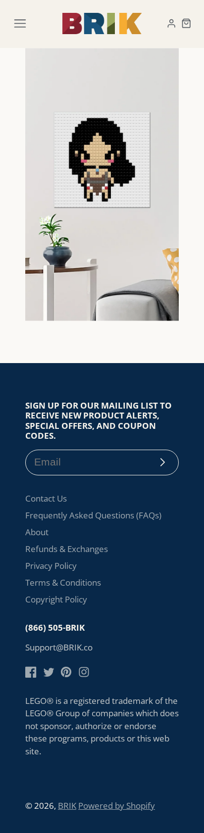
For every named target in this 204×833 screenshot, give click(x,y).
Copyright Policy (56, 599)
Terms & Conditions (63, 582)
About (37, 532)
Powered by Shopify (116, 805)
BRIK (67, 805)
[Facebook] (31, 672)
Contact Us (46, 498)
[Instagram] (84, 672)
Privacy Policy (51, 565)
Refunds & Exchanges (66, 549)
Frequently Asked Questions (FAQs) (93, 515)
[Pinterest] (66, 672)
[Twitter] (48, 672)
